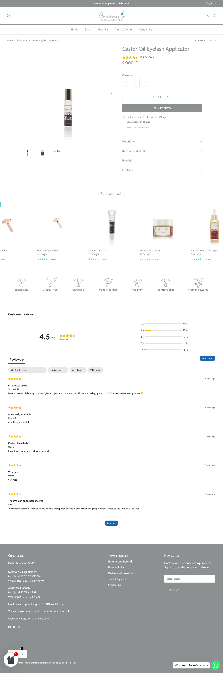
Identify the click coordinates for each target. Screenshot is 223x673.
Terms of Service (118, 555)
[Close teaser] (22, 648)
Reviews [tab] (16, 360)
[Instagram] (19, 627)
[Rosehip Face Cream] (163, 223)
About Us (102, 29)
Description (129, 141)
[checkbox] (95, 370)
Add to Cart (162, 97)
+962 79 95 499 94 (29, 576)
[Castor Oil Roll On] (111, 223)
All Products (21, 40)
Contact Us (145, 29)
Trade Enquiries (117, 579)
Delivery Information (120, 573)
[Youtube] (14, 627)
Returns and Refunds (120, 561)
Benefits (127, 160)
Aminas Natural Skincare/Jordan (31, 663)
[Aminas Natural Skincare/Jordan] (111, 15)
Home (74, 29)
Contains (127, 170)
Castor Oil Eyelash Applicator (45, 40)
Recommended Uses (134, 151)
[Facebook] (9, 627)
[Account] (206, 16)
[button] (164, 324)
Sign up (173, 589)
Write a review (207, 358)
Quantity (127, 75)
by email (64, 611)
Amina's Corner (124, 29)
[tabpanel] (111, 448)
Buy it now (162, 108)
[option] (68, 93)
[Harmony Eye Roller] (60, 223)
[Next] (111, 92)
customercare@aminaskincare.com (28, 618)
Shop (88, 29)
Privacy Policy (116, 567)
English (209, 3)
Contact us (114, 585)
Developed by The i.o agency (61, 663)
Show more (112, 523)
